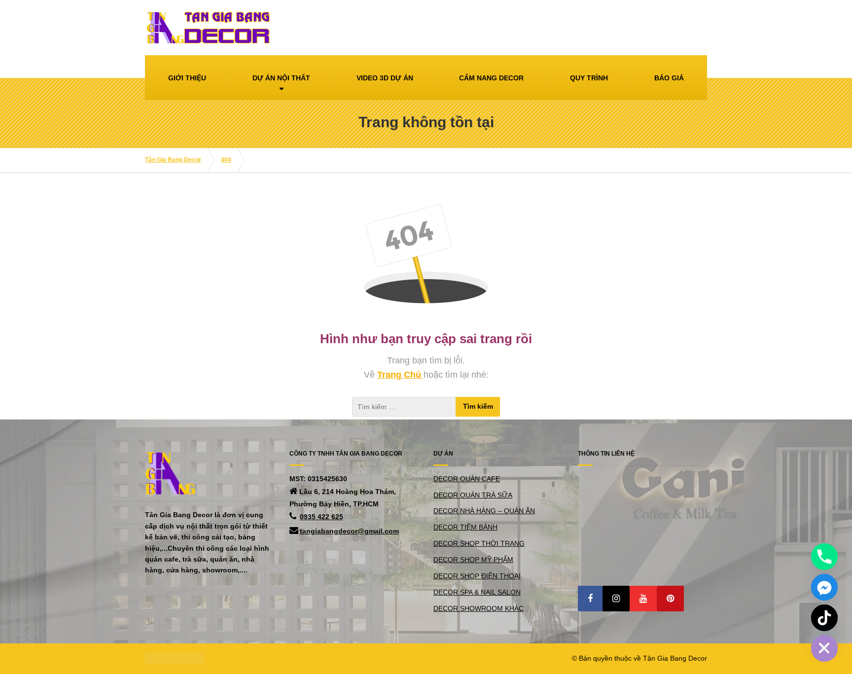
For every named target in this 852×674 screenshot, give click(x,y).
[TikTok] (824, 617)
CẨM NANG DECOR (491, 78)
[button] (590, 598)
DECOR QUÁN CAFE (466, 479)
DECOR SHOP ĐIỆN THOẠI (477, 576)
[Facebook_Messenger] (824, 587)
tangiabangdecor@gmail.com (349, 531)
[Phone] (824, 556)
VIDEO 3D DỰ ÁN (384, 78)
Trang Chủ (400, 375)
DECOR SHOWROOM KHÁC (478, 608)
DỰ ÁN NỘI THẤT (281, 78)
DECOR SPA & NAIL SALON (477, 592)
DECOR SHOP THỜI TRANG (479, 543)
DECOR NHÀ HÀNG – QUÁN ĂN (484, 511)
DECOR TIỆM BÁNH (465, 527)
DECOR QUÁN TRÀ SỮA (472, 495)
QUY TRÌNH (589, 78)
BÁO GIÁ (669, 78)
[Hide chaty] (824, 648)
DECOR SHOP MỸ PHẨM (473, 560)
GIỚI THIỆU (187, 78)
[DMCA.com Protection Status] (175, 658)
